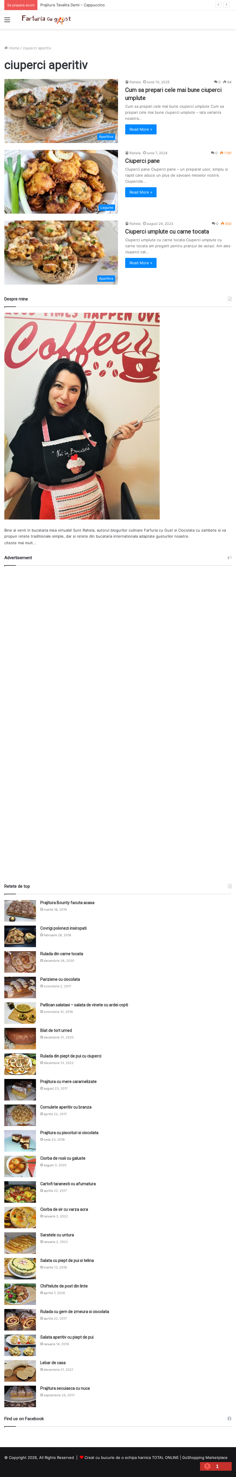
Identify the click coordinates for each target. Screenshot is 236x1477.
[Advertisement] (118, 722)
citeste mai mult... (20, 542)
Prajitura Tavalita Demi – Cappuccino (72, 5)
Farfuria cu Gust (158, 530)
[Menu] (7, 21)
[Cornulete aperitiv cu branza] (20, 1115)
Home (14, 48)
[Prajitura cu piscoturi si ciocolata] (20, 1141)
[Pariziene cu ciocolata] (20, 987)
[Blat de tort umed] (20, 1038)
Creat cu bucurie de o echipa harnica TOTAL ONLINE (132, 1457)
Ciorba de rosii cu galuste (62, 1158)
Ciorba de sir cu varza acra (64, 1209)
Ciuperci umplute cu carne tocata (167, 231)
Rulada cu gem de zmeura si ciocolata (74, 1311)
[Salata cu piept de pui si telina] (20, 1268)
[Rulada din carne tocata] (20, 962)
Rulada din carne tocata (61, 953)
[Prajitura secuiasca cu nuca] (20, 1396)
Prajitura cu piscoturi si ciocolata (69, 1132)
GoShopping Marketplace (205, 1457)
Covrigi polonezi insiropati (63, 928)
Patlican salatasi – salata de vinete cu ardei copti (84, 1005)
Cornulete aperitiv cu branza (66, 1107)
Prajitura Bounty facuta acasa (67, 902)
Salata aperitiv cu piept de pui (67, 1337)
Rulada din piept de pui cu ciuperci (70, 1056)
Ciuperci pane (142, 160)
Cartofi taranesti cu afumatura (68, 1183)
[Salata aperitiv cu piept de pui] (20, 1345)
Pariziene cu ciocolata (60, 979)
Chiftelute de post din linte (64, 1286)
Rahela (135, 82)
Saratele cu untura (57, 1235)
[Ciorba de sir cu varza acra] (20, 1217)
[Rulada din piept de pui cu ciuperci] (20, 1064)
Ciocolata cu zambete (197, 530)
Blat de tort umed (56, 1030)
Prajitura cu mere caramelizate (68, 1081)
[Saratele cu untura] (20, 1243)
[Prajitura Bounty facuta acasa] (20, 911)
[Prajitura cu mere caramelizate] (20, 1089)
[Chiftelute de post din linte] (20, 1294)
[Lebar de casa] (20, 1371)
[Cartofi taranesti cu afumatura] (20, 1192)
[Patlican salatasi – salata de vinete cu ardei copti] (20, 1013)
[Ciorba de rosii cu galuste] (20, 1166)
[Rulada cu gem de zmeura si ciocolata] (20, 1320)
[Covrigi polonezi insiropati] (20, 936)
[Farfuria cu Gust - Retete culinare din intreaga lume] (47, 19)
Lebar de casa (53, 1362)
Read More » (141, 129)
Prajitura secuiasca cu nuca (65, 1388)
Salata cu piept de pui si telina (67, 1260)
